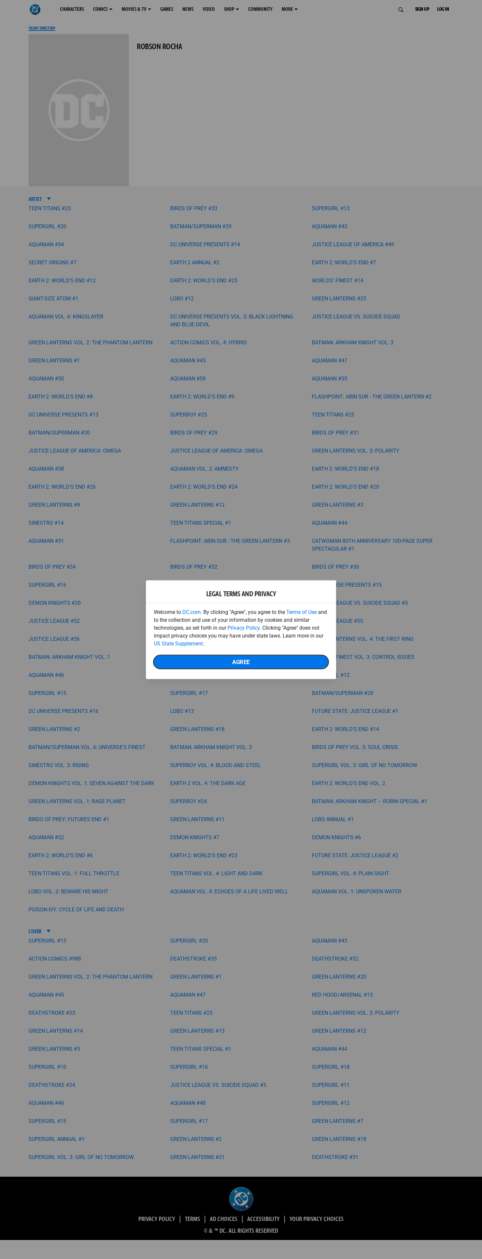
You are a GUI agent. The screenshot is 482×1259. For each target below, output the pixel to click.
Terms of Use (301, 612)
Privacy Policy (244, 627)
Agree (241, 661)
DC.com (191, 612)
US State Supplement (178, 643)
